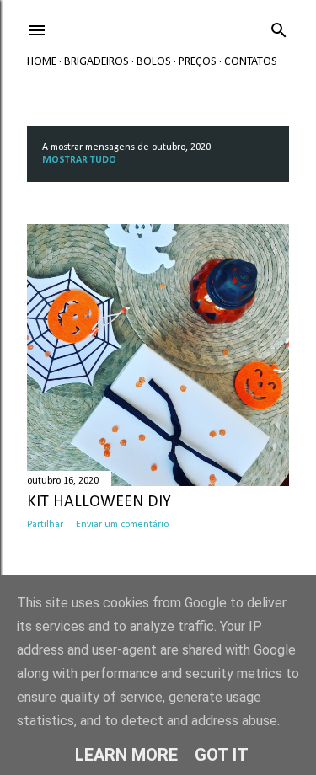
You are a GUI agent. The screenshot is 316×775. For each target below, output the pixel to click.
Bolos (154, 62)
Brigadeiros (96, 62)
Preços (198, 62)
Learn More (126, 755)
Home (41, 62)
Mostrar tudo (79, 160)
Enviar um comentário (122, 525)
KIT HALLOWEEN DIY (99, 502)
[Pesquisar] (279, 27)
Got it (222, 755)
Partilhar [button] (45, 525)
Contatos (250, 62)
